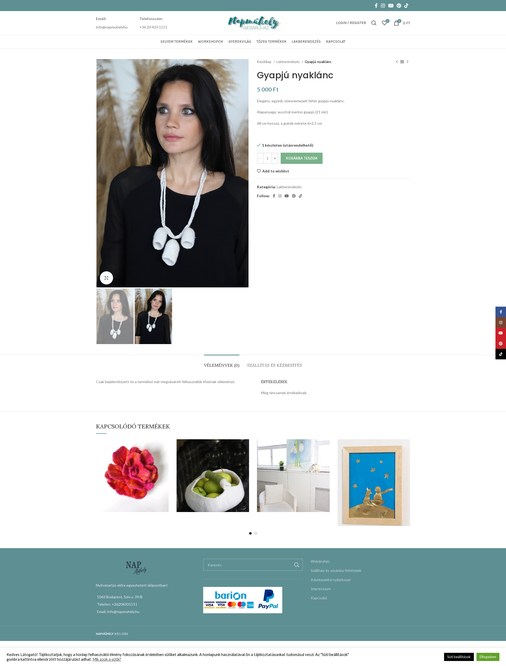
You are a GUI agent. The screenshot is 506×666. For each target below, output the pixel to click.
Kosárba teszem (301, 158)
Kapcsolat (319, 598)
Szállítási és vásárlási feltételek (336, 570)
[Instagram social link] (383, 5)
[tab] (221, 363)
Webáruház (320, 561)
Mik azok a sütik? (107, 659)
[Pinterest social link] (399, 5)
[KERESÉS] (297, 565)
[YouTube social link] (391, 5)
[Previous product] (397, 62)
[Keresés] (374, 23)
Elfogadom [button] (488, 657)
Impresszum (321, 588)
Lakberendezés (288, 62)
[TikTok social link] (406, 5)
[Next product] (407, 62)
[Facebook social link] (376, 5)
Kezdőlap (264, 62)
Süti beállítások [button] (459, 657)
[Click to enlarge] (106, 277)
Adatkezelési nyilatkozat (331, 579)
